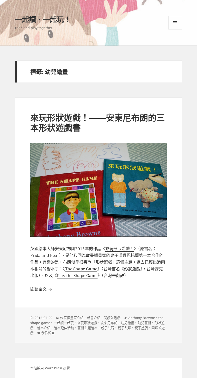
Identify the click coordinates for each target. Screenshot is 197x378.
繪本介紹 (43, 327)
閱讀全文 (41, 289)
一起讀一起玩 (64, 322)
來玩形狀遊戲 (87, 322)
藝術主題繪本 (87, 327)
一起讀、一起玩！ (43, 19)
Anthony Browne (141, 317)
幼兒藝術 (144, 322)
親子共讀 (124, 327)
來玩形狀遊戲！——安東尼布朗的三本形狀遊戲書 (97, 122)
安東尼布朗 (109, 322)
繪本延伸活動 (64, 327)
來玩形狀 (113, 248)
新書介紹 (93, 317)
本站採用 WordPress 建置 (50, 368)
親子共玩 (107, 327)
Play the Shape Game (77, 275)
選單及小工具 (175, 23)
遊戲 (126, 248)
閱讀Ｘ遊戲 (112, 317)
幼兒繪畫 (127, 322)
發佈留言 (48, 333)
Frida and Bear (44, 255)
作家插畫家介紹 (72, 317)
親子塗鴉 (141, 327)
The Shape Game (81, 269)
